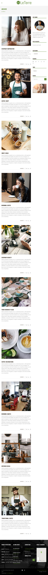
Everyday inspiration (8, 49)
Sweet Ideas (5, 153)
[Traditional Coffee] (16, 500)
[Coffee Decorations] (16, 344)
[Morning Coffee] (16, 187)
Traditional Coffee (7, 518)
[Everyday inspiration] (16, 31)
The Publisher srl (9, 573)
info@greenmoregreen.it (29, 548)
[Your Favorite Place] (16, 292)
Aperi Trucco (15, 556)
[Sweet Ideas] (16, 135)
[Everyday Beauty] (16, 240)
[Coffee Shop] (16, 83)
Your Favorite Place (8, 310)
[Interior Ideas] (16, 448)
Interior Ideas (6, 466)
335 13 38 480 (27, 550)
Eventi (35, 53)
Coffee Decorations (7, 362)
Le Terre (3, 11)
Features (35, 70)
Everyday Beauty (7, 257)
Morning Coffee (6, 205)
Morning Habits (6, 414)
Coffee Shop (5, 101)
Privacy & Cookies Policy (41, 570)
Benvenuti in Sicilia (16, 552)
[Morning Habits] (16, 396)
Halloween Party (16, 548)
